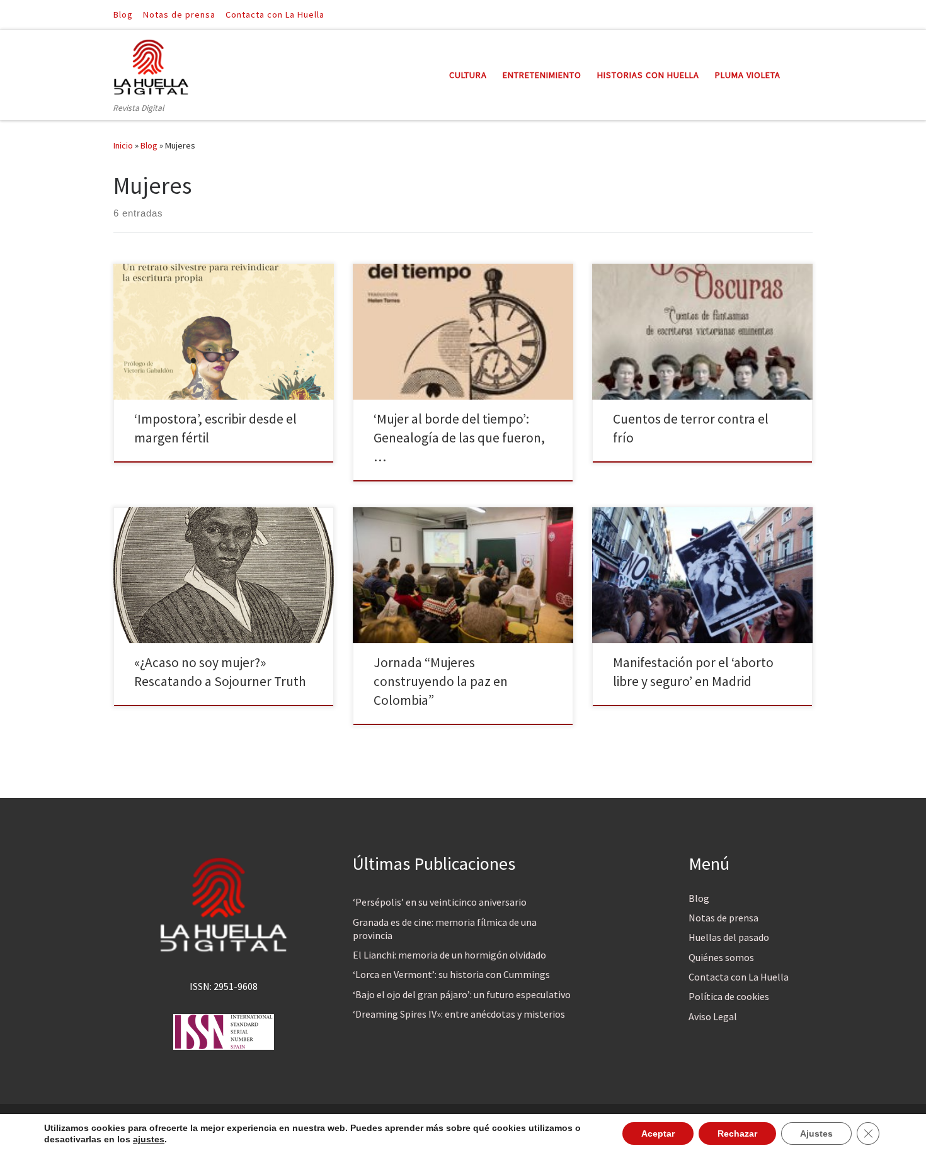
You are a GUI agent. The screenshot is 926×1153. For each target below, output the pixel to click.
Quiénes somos (721, 957)
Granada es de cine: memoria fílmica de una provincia (445, 929)
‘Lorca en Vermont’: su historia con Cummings (451, 974)
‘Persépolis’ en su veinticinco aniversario (440, 902)
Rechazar (737, 1133)
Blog (148, 145)
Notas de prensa (723, 917)
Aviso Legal (713, 1016)
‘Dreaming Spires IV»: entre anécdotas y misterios (459, 1014)
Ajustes (816, 1133)
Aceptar (658, 1133)
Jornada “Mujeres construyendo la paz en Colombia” (441, 681)
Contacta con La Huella (739, 976)
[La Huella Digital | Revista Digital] (151, 65)
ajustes (148, 1139)
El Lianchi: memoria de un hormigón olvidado (449, 954)
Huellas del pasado (729, 937)
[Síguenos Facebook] (791, 14)
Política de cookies (729, 996)
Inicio (123, 145)
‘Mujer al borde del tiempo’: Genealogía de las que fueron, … (459, 437)
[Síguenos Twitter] (809, 14)
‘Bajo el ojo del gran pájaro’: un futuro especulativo (462, 994)
